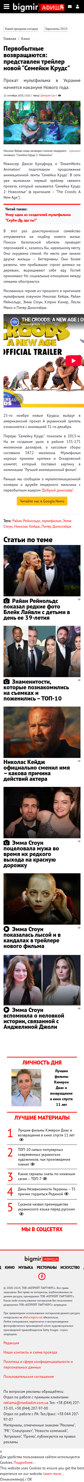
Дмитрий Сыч (48, 95)
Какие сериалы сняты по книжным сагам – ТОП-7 (46, 1176)
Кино (25, 38)
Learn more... (53, 1473)
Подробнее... (24, 1462)
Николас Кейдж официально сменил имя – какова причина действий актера (37, 770)
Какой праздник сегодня (21, 29)
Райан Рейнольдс (26, 520)
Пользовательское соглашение (29, 1376)
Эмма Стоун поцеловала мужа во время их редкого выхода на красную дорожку (31, 854)
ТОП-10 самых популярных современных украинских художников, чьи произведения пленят (44, 1156)
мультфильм (51, 520)
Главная (10, 38)
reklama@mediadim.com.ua (26, 1402)
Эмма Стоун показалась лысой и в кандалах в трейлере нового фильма (32, 937)
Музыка (25, 1267)
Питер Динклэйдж (56, 526)
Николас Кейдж (27, 526)
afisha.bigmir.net (32, 1317)
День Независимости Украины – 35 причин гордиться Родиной (47, 1191)
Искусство (70, 1267)
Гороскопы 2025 (57, 29)
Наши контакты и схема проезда (30, 1352)
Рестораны (47, 1267)
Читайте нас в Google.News (42, 501)
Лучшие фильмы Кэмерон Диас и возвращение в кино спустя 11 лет (46, 1132)
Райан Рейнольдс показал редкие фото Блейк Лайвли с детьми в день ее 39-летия (37, 609)
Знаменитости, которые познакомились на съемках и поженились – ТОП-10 (36, 690)
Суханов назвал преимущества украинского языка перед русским (46, 1206)
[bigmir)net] (26, 6)
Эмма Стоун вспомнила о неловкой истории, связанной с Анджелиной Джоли (34, 1018)
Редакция (11, 1343)
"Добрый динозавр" (57, 490)
